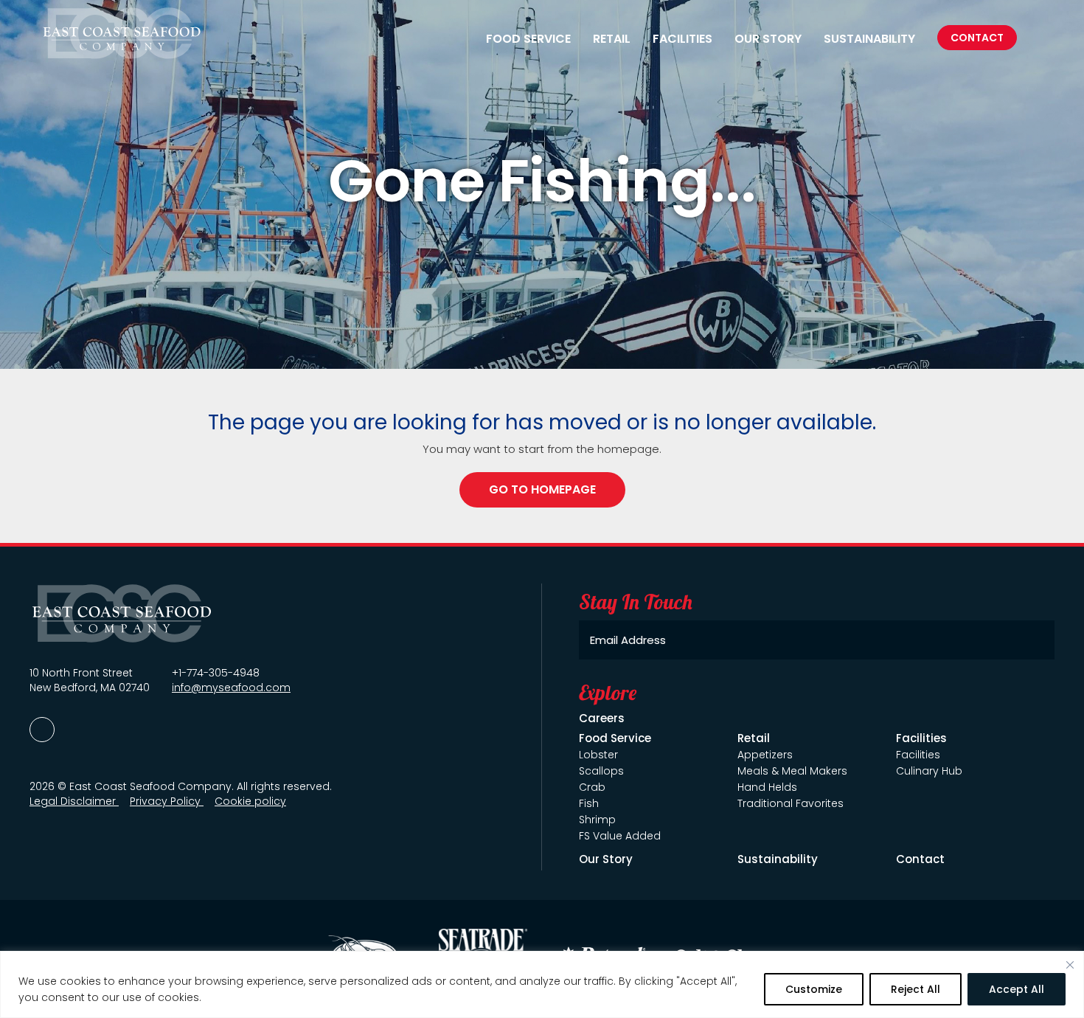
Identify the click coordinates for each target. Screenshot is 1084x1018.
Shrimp (597, 819)
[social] (42, 729)
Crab (592, 787)
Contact (977, 37)
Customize (813, 989)
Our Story (768, 39)
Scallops (601, 771)
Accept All (1016, 989)
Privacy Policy (167, 801)
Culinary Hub (929, 771)
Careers (602, 718)
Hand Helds (767, 787)
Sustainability (869, 39)
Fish (589, 803)
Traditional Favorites (790, 803)
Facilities (918, 754)
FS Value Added (620, 835)
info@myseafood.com (231, 687)
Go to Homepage (542, 489)
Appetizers (765, 754)
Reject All (915, 989)
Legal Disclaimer (74, 801)
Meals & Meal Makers (792, 771)
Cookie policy (250, 801)
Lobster (598, 754)
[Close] (1070, 965)
